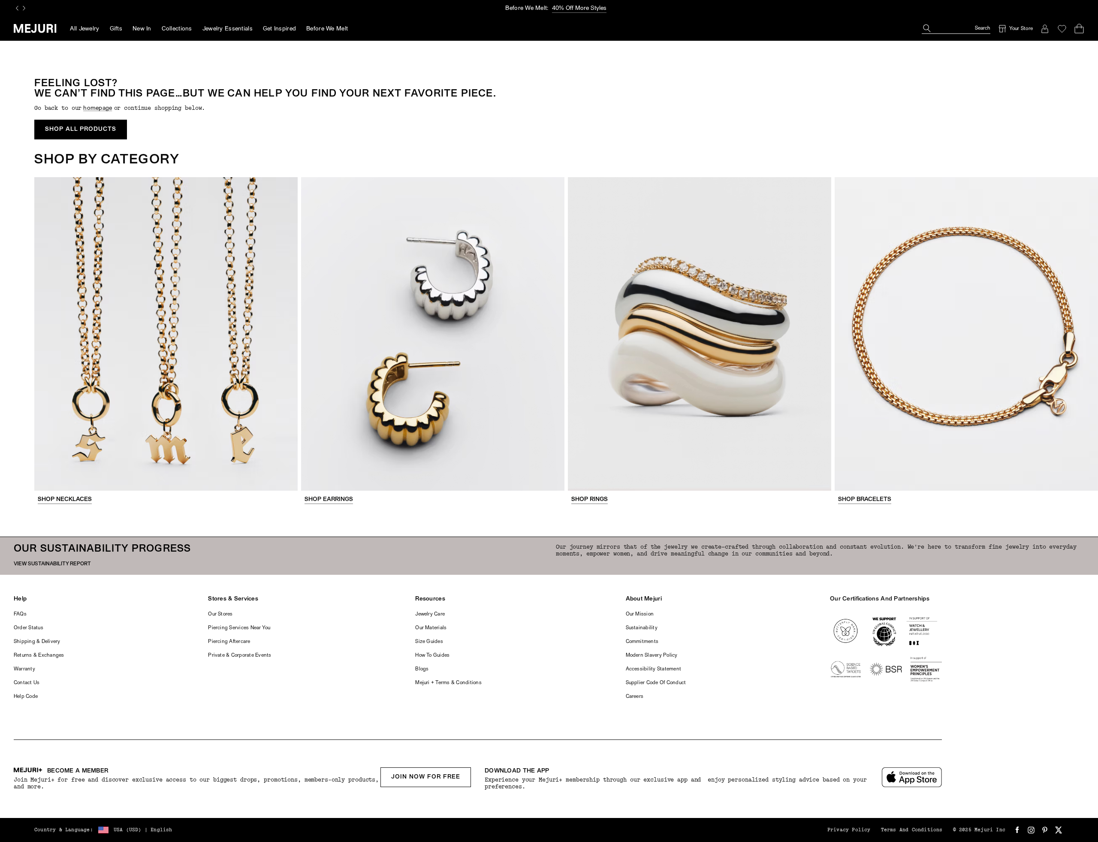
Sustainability (642, 628)
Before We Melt (327, 29)
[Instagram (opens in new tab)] (1031, 830)
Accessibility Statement (654, 669)
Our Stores (220, 614)
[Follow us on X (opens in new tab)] (1058, 830)
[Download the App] (912, 777)
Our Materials (430, 628)
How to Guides (432, 655)
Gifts (116, 29)
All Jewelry (84, 29)
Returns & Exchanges (39, 655)
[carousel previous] (17, 8)
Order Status (28, 628)
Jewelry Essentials (227, 29)
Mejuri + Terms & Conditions (448, 683)
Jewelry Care (430, 614)
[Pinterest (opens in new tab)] (1045, 830)
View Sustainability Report (52, 564)
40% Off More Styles (579, 8)
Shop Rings (589, 499)
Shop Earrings (329, 499)
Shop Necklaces (65, 499)
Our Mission (640, 614)
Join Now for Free (425, 777)
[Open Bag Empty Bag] (1079, 29)
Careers (635, 696)
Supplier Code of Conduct (656, 683)
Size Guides (429, 642)
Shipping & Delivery (37, 642)
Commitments (642, 642)
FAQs (20, 614)
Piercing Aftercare (229, 642)
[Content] (166, 334)
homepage (97, 108)
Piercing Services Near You (239, 628)
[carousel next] (24, 8)
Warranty (24, 669)
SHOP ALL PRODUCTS (80, 129)
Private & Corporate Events (239, 655)
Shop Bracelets (864, 499)
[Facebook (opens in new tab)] (1017, 830)
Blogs (421, 669)
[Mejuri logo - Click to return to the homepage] (35, 28)
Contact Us (26, 683)
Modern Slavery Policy (652, 655)
